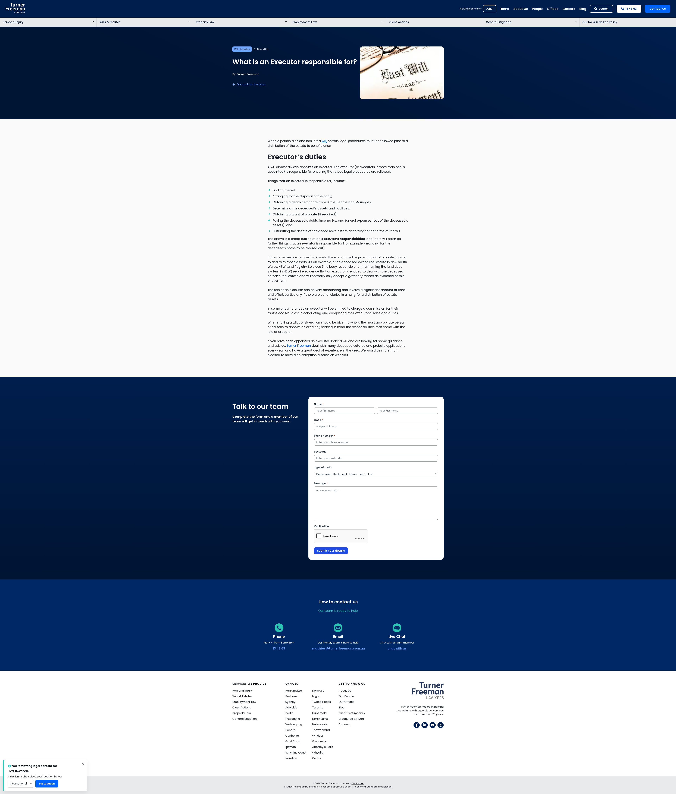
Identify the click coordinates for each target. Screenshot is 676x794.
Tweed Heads (321, 702)
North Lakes (320, 719)
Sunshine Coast (295, 753)
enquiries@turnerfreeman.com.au (338, 648)
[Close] (83, 764)
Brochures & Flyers (352, 719)
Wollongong (293, 724)
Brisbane (291, 696)
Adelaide (291, 707)
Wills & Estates (109, 22)
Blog (582, 9)
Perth (289, 713)
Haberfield (319, 713)
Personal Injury (13, 22)
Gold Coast (293, 741)
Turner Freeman (299, 346)
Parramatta (293, 691)
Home (504, 9)
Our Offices (346, 702)
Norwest (318, 691)
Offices (552, 9)
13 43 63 (279, 648)
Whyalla (317, 753)
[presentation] (341, 536)
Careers (568, 9)
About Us (520, 9)
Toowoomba (321, 730)
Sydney (290, 702)
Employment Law (305, 22)
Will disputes (242, 49)
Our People (346, 696)
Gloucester (320, 741)
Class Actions (399, 22)
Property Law (205, 22)
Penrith (290, 730)
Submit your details (331, 551)
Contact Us (657, 9)
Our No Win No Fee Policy (599, 22)
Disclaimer (358, 783)
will (324, 141)
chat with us (396, 648)
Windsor (317, 736)
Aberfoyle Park (322, 747)
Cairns (316, 758)
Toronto (317, 707)
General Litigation (498, 22)
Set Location (47, 783)
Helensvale (319, 724)
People (537, 9)
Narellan (291, 758)
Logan (316, 696)
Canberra (292, 736)
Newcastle (292, 719)
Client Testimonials (352, 713)
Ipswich (290, 747)
